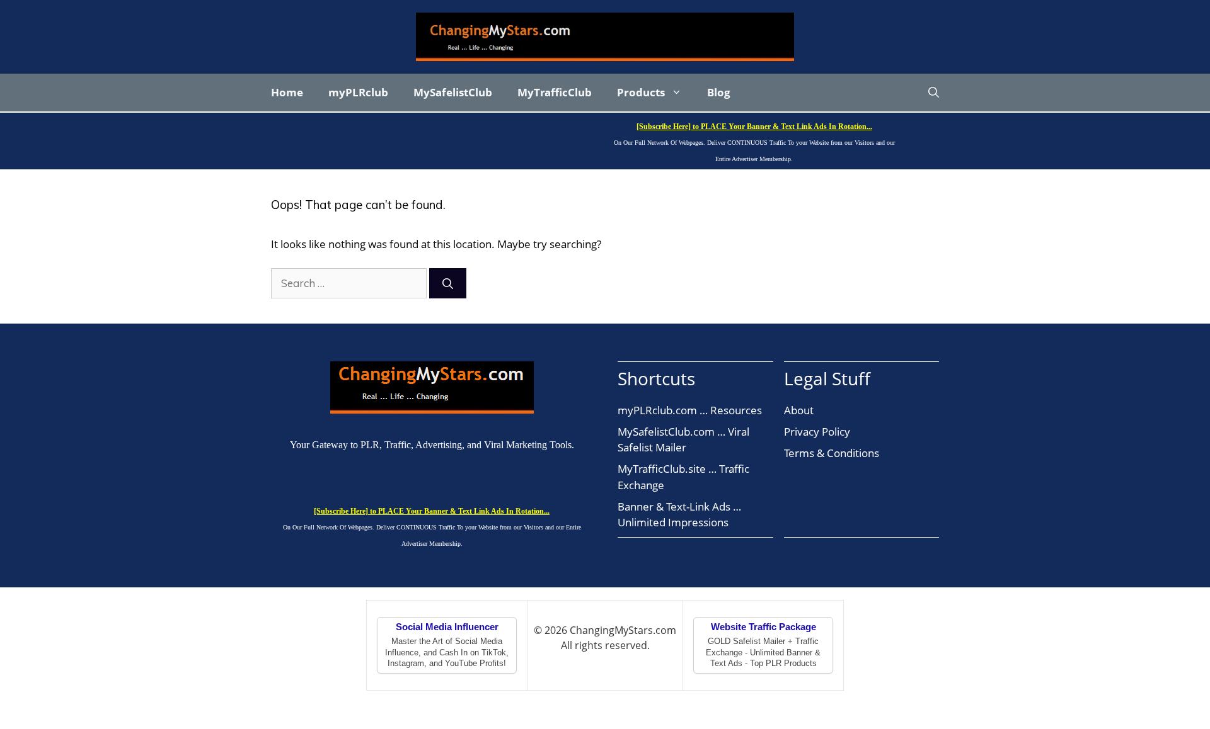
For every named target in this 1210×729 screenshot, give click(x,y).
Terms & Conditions (831, 453)
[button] (934, 92)
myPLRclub (358, 92)
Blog (718, 92)
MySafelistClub (452, 92)
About (799, 410)
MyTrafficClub (554, 92)
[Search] (447, 283)
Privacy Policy (817, 431)
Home (287, 92)
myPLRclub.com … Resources (690, 410)
